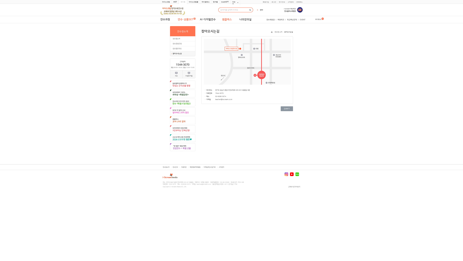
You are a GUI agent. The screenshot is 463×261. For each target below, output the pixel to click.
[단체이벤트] (182, 129)
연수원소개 (176, 39)
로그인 (274, 2)
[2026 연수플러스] (291, 10)
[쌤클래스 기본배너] (182, 120)
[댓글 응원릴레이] (182, 84)
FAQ (176, 76)
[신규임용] (182, 138)
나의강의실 (245, 19)
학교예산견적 (292, 20)
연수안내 (282, 2)
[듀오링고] (182, 102)
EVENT (302, 20)
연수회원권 (270, 20)
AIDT (175, 2)
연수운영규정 (177, 44)
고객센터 (291, 2)
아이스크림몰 (193, 2)
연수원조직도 (177, 49)
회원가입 (266, 2)
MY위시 (319, 19)
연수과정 (165, 19)
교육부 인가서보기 (294, 187)
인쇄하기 (287, 109)
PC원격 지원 (189, 76)
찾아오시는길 (177, 54)
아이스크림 (166, 2)
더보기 (233, 3)
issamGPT (225, 2)
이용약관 (184, 167)
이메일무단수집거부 (210, 167)
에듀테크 (281, 20)
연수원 (183, 2)
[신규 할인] (182, 111)
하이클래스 (206, 2)
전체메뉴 (299, 2)
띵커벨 (215, 2)
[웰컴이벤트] (182, 147)
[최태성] (182, 93)
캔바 (261, 10)
